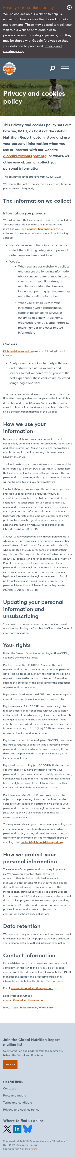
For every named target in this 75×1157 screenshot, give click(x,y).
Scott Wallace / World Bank (36, 1007)
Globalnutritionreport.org (18, 351)
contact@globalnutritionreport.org (42, 842)
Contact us (10, 1088)
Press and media (14, 1095)
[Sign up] (10, 1064)
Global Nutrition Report (9, 68)
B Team (33, 1148)
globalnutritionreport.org (25, 156)
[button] (52, 68)
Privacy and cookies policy (21, 1109)
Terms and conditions (17, 1102)
